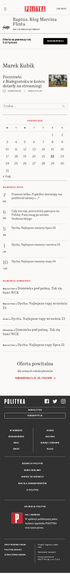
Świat (16, 449)
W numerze (16, 430)
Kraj (16, 443)
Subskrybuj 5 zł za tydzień (33, 378)
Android (35, 515)
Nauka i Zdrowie (50, 443)
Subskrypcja (35, 415)
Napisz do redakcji (32, 477)
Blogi (50, 449)
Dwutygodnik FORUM (15, 545)
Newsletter (35, 410)
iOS (27, 515)
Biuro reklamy (32, 470)
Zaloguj (61, 8)
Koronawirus (16, 436)
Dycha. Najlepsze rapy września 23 (35, 305)
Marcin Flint (35, 91)
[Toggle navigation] (5, 9)
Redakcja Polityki (32, 463)
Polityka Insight (13, 550)
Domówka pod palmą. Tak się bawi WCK (32, 290)
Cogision (48, 545)
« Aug (7, 176)
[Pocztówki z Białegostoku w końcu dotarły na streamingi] (58, 81)
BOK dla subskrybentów (32, 483)
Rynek (50, 430)
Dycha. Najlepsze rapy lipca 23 (41, 344)
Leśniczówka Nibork (15, 555)
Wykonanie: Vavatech (47, 552)
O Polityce (33, 490)
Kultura (50, 436)
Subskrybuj (55, 41)
